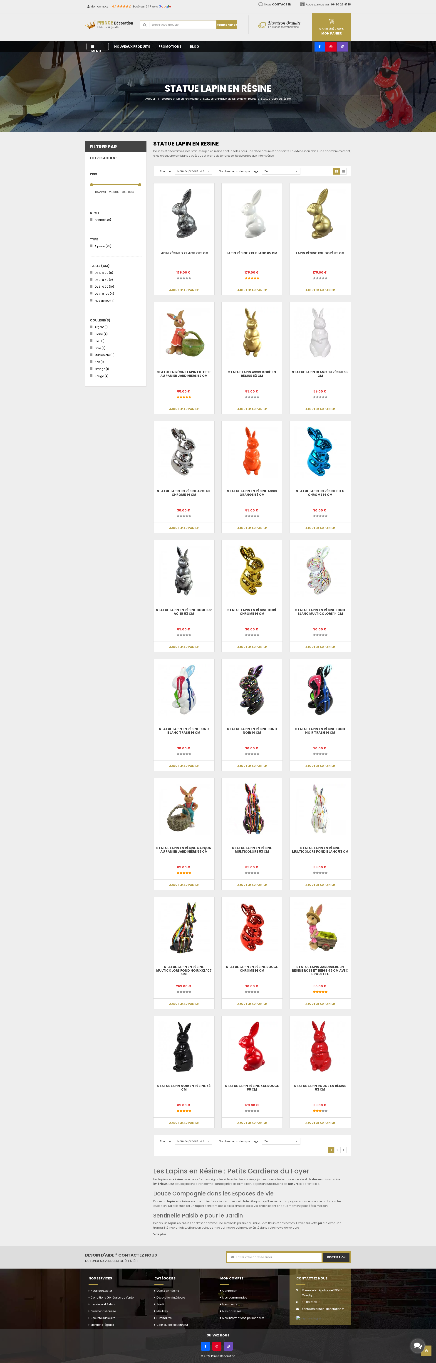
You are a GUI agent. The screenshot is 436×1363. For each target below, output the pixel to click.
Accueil (150, 99)
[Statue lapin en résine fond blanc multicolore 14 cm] (320, 571)
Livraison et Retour (103, 1304)
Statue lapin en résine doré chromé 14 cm (252, 612)
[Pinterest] (331, 47)
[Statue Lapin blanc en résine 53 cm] (320, 333)
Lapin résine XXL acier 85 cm (183, 253)
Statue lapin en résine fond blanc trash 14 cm (184, 731)
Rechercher (227, 24)
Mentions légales (102, 1325)
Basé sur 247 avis (141, 6)
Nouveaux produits (132, 46)
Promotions (170, 46)
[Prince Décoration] (109, 24)
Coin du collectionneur (172, 1325)
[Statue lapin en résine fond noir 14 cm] (252, 690)
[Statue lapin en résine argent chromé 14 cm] (184, 452)
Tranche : (102, 192)
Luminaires (164, 1318)
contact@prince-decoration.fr (323, 1309)
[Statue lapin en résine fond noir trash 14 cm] (320, 690)
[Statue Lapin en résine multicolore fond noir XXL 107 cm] (184, 927)
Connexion (229, 1291)
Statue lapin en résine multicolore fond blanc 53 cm (320, 850)
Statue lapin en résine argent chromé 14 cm (184, 493)
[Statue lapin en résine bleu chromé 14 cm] (320, 452)
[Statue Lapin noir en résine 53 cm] (184, 1046)
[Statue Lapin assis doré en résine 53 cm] (252, 333)
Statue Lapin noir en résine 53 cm (184, 1087)
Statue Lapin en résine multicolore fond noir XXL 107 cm (184, 970)
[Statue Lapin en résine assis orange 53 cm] (252, 452)
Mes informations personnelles (243, 1318)
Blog (194, 46)
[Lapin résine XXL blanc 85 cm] (252, 214)
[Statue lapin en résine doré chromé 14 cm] (252, 571)
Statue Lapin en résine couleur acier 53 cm (184, 612)
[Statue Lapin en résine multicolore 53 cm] (252, 808)
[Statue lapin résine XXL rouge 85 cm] (252, 1046)
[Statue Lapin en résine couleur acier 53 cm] (184, 571)
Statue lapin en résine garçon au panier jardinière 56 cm (183, 850)
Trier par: (166, 171)
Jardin (161, 1304)
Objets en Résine (167, 1291)
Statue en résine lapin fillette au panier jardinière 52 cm (184, 374)
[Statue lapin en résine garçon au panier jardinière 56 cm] (184, 808)
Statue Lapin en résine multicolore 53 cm (252, 850)
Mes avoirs (229, 1304)
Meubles (162, 1311)
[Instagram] (342, 47)
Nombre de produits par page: (239, 171)
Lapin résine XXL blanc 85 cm (252, 253)
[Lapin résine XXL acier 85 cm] (184, 214)
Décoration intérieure (170, 1297)
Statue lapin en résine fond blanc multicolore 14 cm (320, 612)
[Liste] (343, 171)
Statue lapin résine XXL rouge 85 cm (252, 1087)
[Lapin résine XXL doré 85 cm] (320, 214)
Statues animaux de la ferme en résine (229, 99)
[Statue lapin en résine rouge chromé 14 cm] (252, 927)
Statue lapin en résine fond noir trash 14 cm (320, 731)
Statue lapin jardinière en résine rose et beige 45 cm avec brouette (320, 970)
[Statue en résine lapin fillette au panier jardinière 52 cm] (184, 333)
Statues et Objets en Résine (179, 99)
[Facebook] (320, 47)
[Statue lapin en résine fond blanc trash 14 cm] (184, 690)
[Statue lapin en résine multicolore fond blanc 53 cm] (320, 808)
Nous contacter (101, 1291)
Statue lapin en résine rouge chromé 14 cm (252, 969)
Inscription (336, 1257)
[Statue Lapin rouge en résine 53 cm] (320, 1046)
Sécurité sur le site (103, 1318)
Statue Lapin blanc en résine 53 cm (320, 374)
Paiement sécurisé (103, 1311)
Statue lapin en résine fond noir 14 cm (252, 731)
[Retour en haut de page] (426, 1352)
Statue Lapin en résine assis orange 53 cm (252, 493)
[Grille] (336, 171)
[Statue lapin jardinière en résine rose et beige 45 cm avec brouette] (320, 927)
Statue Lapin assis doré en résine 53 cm (252, 374)
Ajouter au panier (184, 290)
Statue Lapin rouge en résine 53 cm (320, 1087)
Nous (277, 4)
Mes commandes (234, 1297)
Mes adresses (231, 1311)
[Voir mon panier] (331, 21)
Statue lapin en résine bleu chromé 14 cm (320, 493)
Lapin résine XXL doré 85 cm (320, 253)
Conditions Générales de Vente (112, 1297)
